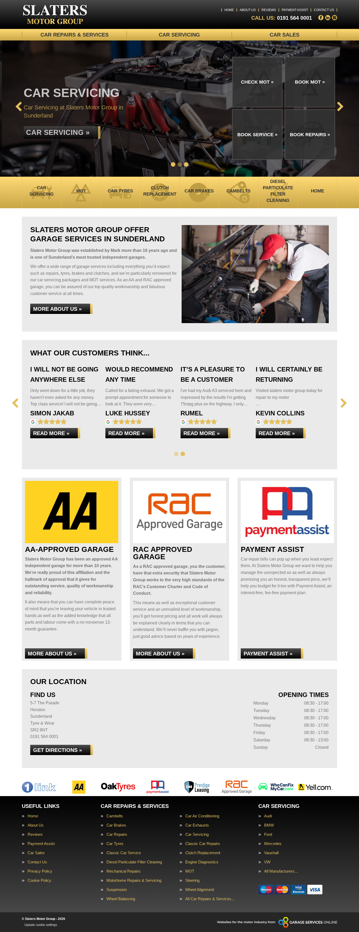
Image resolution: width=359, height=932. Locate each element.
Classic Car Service (123, 853)
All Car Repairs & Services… (210, 899)
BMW (269, 825)
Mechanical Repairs (123, 871)
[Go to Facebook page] (321, 17)
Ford (268, 834)
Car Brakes (116, 825)
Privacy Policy (40, 871)
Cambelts (114, 816)
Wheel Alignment (199, 890)
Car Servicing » (56, 129)
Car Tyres (115, 844)
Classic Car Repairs (202, 844)
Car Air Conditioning (202, 816)
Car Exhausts (197, 825)
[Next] (340, 107)
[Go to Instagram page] (334, 17)
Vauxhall (271, 853)
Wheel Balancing (120, 899)
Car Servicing (179, 35)
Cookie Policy (39, 880)
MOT (189, 871)
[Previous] (18, 107)
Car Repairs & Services (74, 35)
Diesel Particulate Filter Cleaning (134, 862)
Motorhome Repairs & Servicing (133, 880)
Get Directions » (57, 750)
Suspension (116, 890)
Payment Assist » (268, 653)
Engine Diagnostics (201, 862)
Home (229, 10)
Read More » (51, 433)
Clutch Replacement (202, 853)
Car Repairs (116, 834)
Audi (268, 816)
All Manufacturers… (281, 871)
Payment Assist (295, 10)
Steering (192, 880)
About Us (248, 10)
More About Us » (57, 309)
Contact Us (324, 10)
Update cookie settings (40, 925)
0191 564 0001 (281, 18)
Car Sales (284, 35)
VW (267, 862)
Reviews (268, 10)
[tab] (173, 164)
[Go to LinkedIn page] (327, 17)
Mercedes (272, 844)
